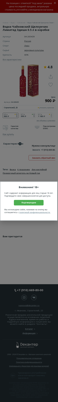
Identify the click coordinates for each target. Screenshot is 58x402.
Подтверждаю (28, 202)
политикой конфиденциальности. (34, 212)
